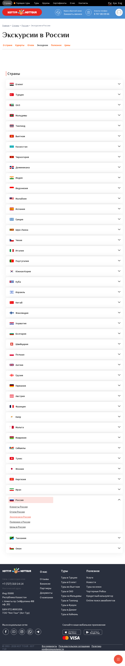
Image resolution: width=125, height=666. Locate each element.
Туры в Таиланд (69, 600)
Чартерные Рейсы (96, 591)
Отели (30, 45)
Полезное (56, 45)
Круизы (46, 3)
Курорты (19, 45)
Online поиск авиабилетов (100, 600)
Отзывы (44, 579)
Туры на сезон (93, 586)
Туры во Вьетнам (70, 586)
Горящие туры (23, 3)
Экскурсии (42, 45)
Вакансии (45, 583)
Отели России (17, 511)
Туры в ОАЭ (67, 591)
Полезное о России (20, 521)
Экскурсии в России (20, 516)
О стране (7, 45)
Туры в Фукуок (68, 605)
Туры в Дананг (69, 609)
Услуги (89, 577)
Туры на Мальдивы (71, 595)
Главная (5, 25)
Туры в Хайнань (69, 614)
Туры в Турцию (69, 577)
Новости (91, 582)
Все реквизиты (49, 646)
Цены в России (18, 526)
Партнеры (45, 588)
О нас (72, 3)
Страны (7, 3)
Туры (36, 3)
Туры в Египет (69, 582)
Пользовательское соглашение (74, 646)
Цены (67, 45)
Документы (46, 592)
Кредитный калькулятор (99, 595)
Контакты (83, 3)
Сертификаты (59, 3)
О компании (46, 597)
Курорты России (19, 506)
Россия (25, 25)
